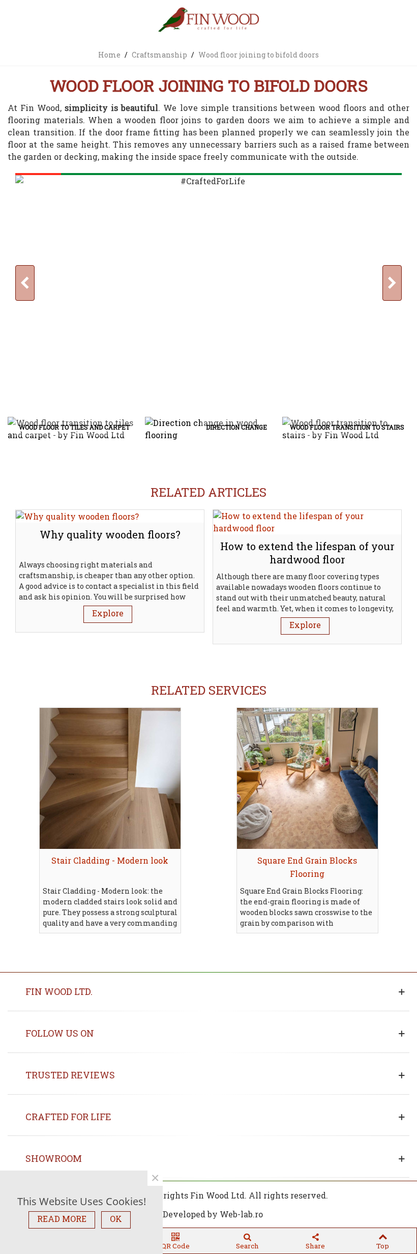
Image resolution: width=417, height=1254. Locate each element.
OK (116, 1218)
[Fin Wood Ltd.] (208, 20)
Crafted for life (68, 1116)
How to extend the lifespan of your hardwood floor (307, 552)
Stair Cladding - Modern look (109, 860)
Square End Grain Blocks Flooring (307, 867)
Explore (108, 613)
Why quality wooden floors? (110, 534)
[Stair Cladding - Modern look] (110, 778)
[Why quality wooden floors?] (77, 515)
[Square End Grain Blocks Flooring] (307, 778)
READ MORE (61, 1218)
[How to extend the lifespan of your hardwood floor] (307, 521)
